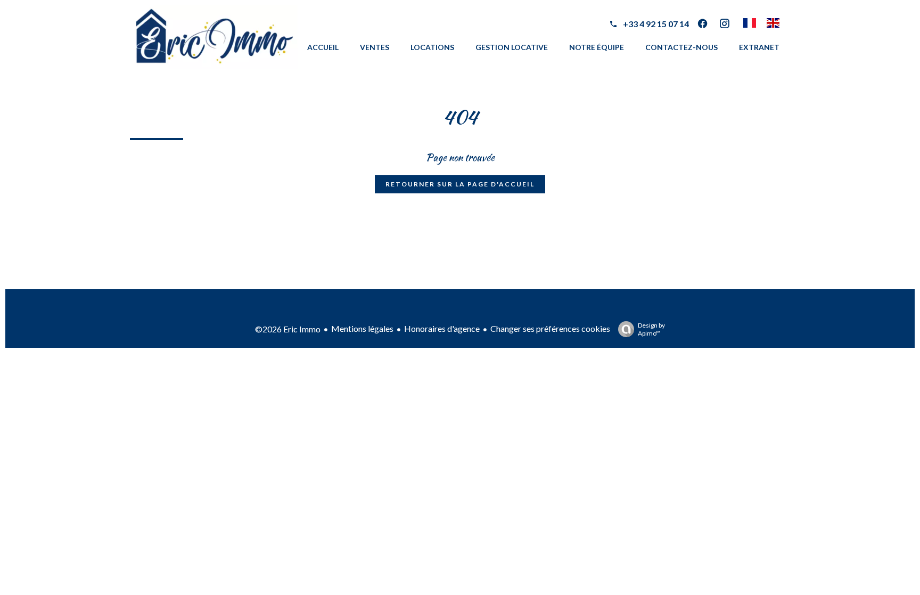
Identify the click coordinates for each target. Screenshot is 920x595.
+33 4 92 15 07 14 (656, 24)
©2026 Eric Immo (288, 329)
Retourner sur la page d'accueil (460, 184)
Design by (651, 329)
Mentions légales (362, 328)
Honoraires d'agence (442, 328)
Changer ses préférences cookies (550, 328)
